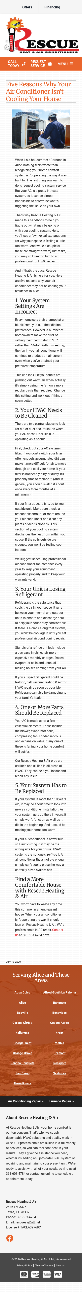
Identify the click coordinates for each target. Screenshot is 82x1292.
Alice (22, 1003)
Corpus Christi (22, 1023)
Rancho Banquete (22, 1063)
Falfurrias (22, 1033)
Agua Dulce (22, 992)
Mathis (59, 1043)
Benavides (59, 1013)
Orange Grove (22, 1053)
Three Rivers (22, 1083)
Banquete (59, 1003)
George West (22, 1043)
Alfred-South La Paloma (59, 992)
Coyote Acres (59, 1023)
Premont (59, 1053)
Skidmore (59, 1073)
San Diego (22, 1073)
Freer (59, 1033)
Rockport (59, 1063)
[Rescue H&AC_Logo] (41, 18)
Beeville (22, 1013)
